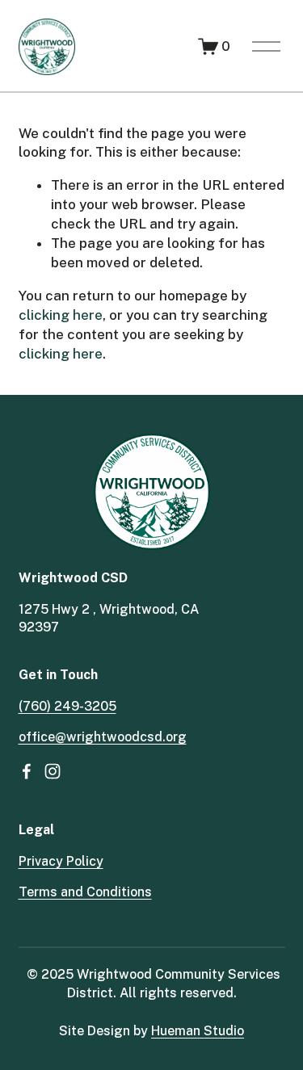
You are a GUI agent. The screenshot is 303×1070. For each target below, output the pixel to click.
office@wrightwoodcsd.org (103, 737)
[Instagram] (52, 771)
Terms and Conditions (85, 892)
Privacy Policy (61, 861)
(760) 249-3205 (67, 706)
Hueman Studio (197, 1031)
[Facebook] (27, 771)
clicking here (61, 315)
